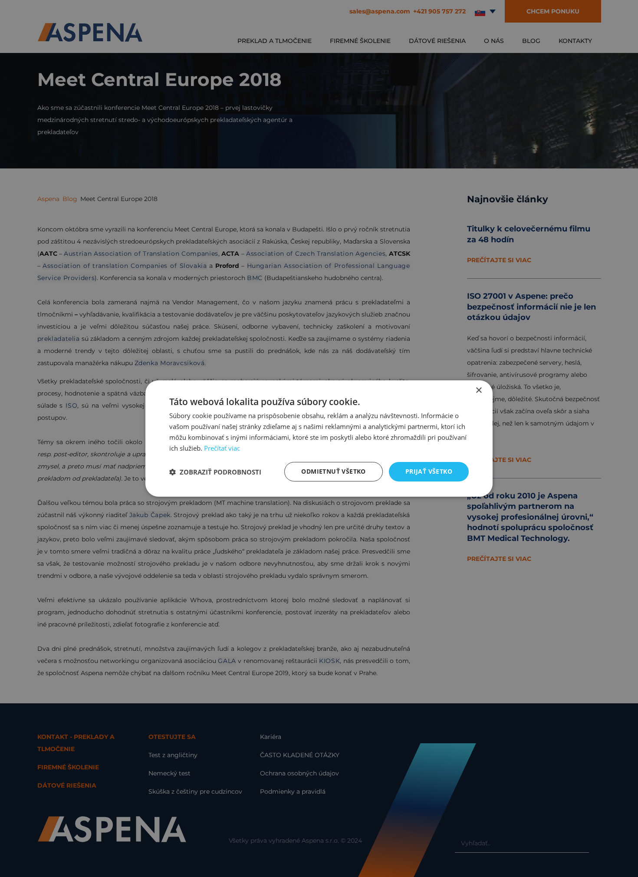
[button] (215, 472)
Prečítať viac (222, 448)
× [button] (478, 390)
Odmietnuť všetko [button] (333, 471)
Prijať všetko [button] (428, 471)
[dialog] (319, 438)
